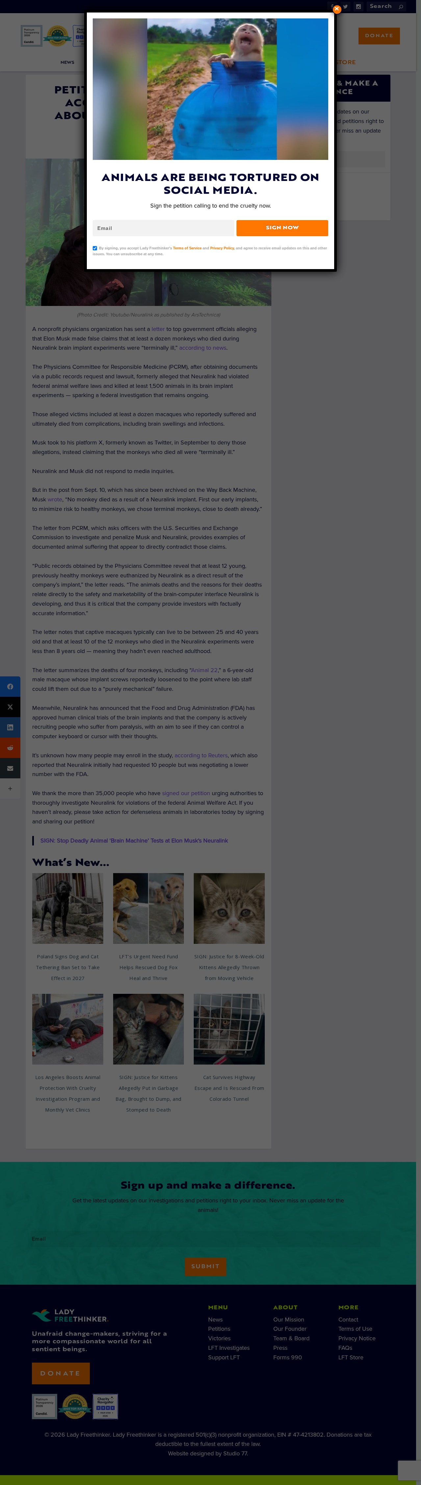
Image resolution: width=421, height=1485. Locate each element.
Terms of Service (187, 248)
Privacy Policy (222, 248)
